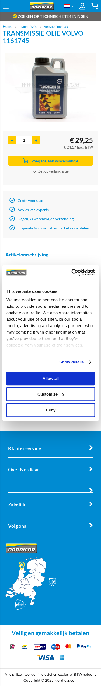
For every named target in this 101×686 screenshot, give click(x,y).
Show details (71, 362)
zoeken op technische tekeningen (52, 16)
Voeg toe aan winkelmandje (55, 161)
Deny (50, 410)
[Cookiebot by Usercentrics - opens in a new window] (72, 272)
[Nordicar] (42, 8)
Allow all (51, 378)
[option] (50, 87)
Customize (47, 394)
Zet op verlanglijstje (53, 171)
